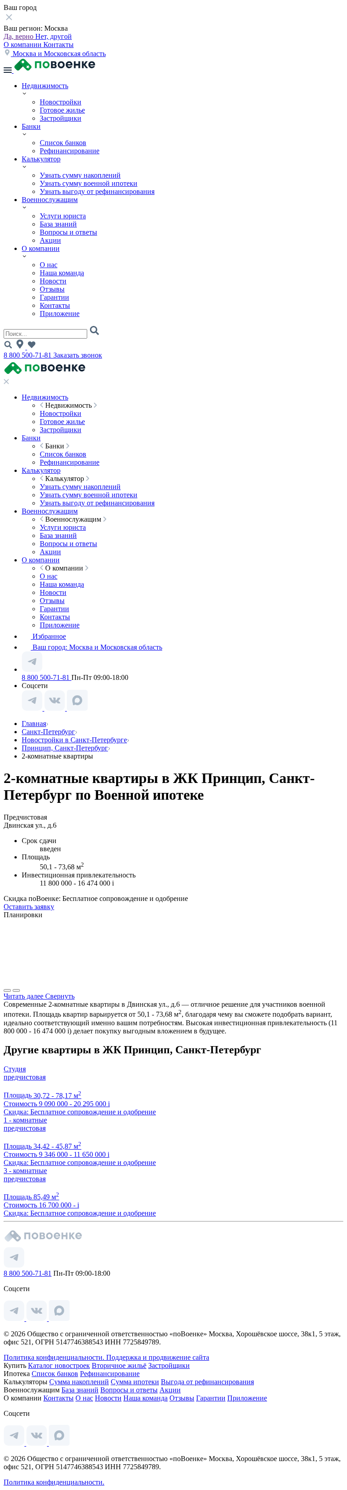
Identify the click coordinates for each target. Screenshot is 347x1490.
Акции (50, 240)
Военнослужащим (50, 199)
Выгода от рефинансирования (207, 1382)
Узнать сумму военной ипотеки (88, 183)
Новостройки (60, 102)
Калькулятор (41, 159)
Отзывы (52, 289)
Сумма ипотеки (135, 1382)
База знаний (58, 224)
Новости (53, 281)
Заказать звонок (77, 355)
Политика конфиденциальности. (55, 1357)
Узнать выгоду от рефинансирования (97, 191)
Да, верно (19, 36)
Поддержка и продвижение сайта (157, 1357)
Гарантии (54, 297)
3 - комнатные (25, 1170)
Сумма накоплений (79, 1382)
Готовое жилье (62, 110)
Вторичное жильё (119, 1365)
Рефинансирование (69, 151)
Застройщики (60, 118)
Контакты (58, 44)
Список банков (63, 142)
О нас (48, 265)
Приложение (60, 313)
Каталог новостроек (59, 1365)
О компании (23, 44)
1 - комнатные (25, 1120)
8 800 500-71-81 (28, 355)
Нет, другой (53, 36)
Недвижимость (45, 86)
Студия (15, 1069)
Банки (31, 126)
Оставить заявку (29, 906)
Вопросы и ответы (68, 232)
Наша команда (62, 273)
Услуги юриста (63, 216)
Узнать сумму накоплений (80, 175)
